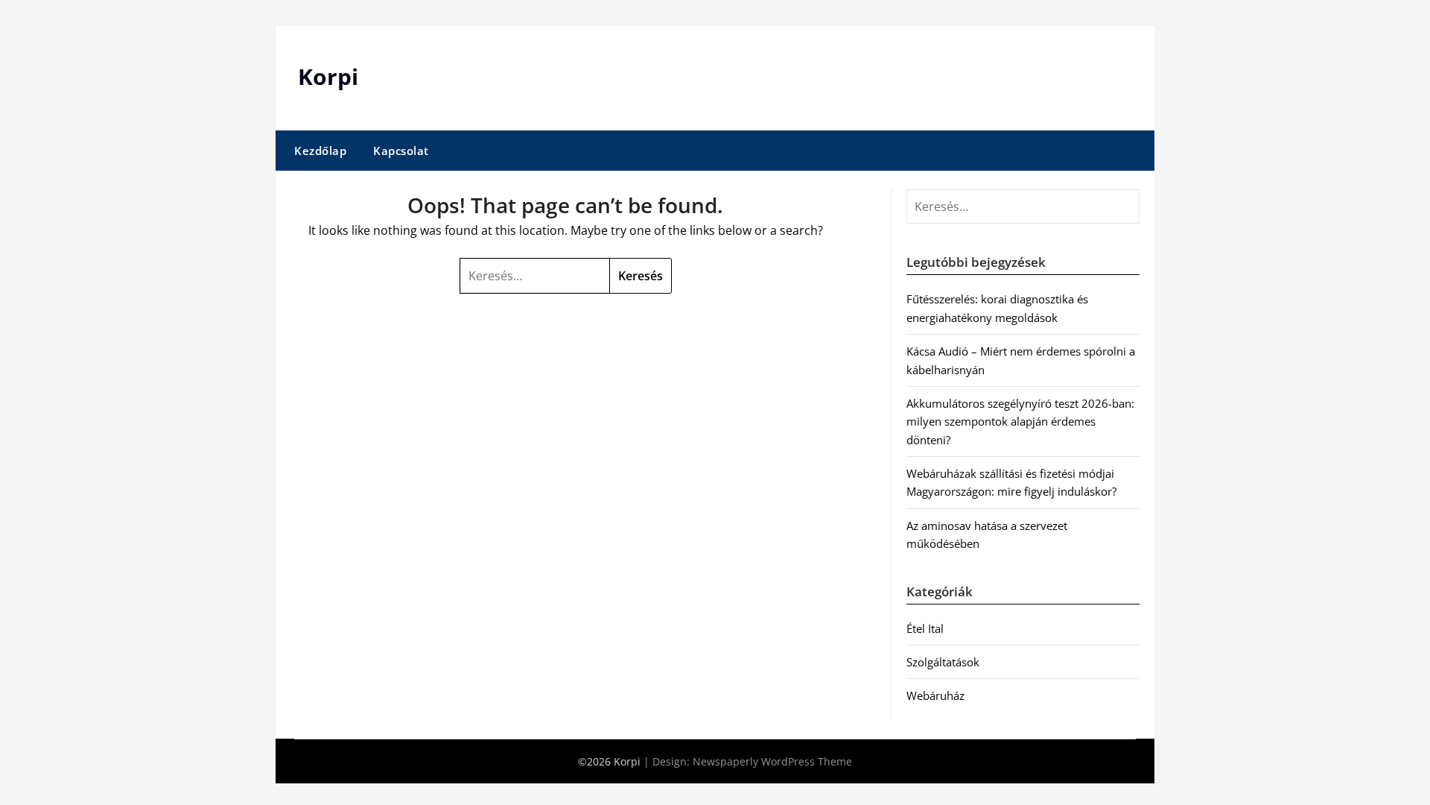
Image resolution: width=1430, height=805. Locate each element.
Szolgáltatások (942, 661)
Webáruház (935, 695)
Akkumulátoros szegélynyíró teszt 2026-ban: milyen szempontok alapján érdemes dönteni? (1020, 421)
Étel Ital (925, 628)
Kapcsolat (401, 150)
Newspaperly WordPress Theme (772, 761)
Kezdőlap (320, 150)
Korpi (328, 76)
